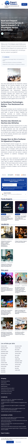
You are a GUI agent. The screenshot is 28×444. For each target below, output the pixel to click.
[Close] (24, 217)
